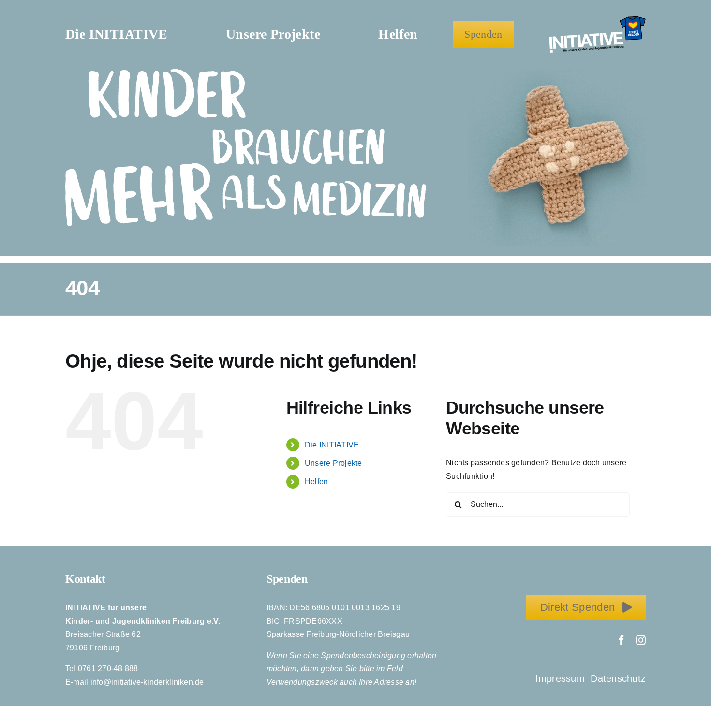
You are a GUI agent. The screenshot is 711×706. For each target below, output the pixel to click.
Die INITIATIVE (332, 445)
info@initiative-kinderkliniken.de (147, 682)
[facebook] (621, 640)
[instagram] (641, 640)
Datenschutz (618, 678)
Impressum (561, 678)
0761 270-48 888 (108, 668)
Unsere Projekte (333, 463)
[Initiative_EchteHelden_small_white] (597, 19)
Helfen (316, 481)
